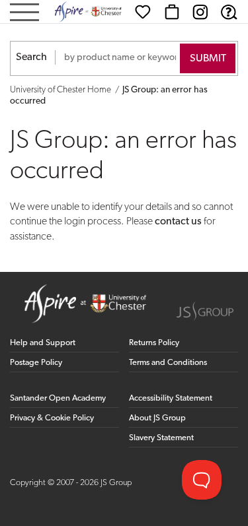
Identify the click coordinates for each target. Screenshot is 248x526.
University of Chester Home (60, 90)
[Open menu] (24, 13)
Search (31, 57)
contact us (178, 221)
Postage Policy (36, 362)
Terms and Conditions (168, 362)
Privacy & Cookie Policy (52, 418)
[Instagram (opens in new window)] (200, 12)
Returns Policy (154, 343)
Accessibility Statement (170, 398)
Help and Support (42, 343)
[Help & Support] (229, 12)
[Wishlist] (143, 12)
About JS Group (157, 418)
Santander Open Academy (58, 398)
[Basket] (172, 12)
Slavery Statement (161, 438)
